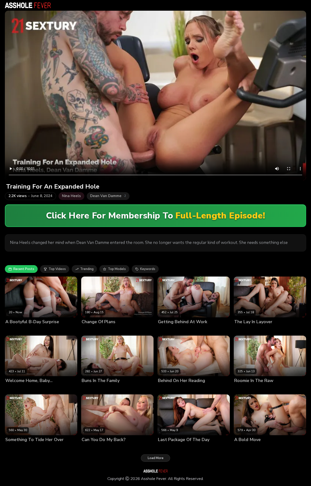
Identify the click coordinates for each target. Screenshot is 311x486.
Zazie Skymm (92, 447)
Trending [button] (87, 269)
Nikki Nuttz (112, 447)
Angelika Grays (93, 389)
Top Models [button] (117, 269)
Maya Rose (90, 330)
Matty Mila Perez (18, 389)
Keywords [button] (147, 269)
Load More (156, 458)
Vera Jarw (12, 447)
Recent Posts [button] (23, 269)
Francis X (36, 330)
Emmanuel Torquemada (276, 330)
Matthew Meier (270, 447)
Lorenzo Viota (111, 330)
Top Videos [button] (57, 269)
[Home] (28, 5)
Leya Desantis (16, 330)
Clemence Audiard (248, 389)
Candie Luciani (245, 330)
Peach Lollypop (169, 447)
